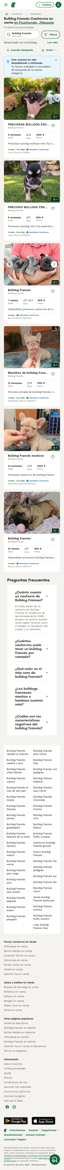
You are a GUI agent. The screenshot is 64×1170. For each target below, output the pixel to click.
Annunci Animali (35, 1134)
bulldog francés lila (44, 861)
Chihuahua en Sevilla (16, 1037)
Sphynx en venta (14, 996)
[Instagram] (14, 1107)
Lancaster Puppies (15, 1139)
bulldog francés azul (16, 881)
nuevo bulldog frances (42, 853)
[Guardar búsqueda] (55, 1159)
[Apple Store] (43, 1121)
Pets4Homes (17, 1130)
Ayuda (7, 1073)
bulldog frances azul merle (42, 789)
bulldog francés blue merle (42, 752)
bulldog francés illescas (16, 807)
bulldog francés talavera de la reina (18, 835)
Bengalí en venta (14, 1000)
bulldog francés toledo (16, 798)
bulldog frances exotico (42, 908)
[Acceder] (58, 5)
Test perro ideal (13, 1100)
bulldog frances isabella (42, 780)
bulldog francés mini (42, 817)
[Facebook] (7, 1107)
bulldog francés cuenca (16, 780)
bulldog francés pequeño (16, 918)
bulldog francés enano (16, 909)
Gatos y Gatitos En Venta (19, 982)
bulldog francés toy (45, 876)
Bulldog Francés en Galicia (19, 1041)
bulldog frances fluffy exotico (42, 917)
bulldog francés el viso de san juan (17, 789)
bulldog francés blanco (42, 826)
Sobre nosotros (13, 1063)
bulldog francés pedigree (42, 869)
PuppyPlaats (48, 1130)
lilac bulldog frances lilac (41, 926)
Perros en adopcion (15, 1050)
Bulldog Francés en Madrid (20, 1027)
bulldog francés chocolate (42, 798)
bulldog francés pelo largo (16, 872)
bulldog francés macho (16, 853)
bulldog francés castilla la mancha (17, 752)
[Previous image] (10, 264)
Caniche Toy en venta (16, 974)
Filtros (53, 34)
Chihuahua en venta (15, 946)
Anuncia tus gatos (14, 1096)
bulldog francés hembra (16, 844)
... (26, 14)
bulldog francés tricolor (42, 807)
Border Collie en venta (17, 964)
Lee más (52, 42)
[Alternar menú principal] (6, 4)
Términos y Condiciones (15, 1155)
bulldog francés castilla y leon (16, 761)
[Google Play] (16, 1121)
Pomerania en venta (16, 960)
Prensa (8, 1077)
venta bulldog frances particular (43, 899)
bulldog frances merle (16, 863)
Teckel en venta (13, 969)
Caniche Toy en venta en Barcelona (25, 1046)
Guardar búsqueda (22, 50)
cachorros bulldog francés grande (44, 844)
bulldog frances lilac (42, 761)
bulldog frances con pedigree (45, 771)
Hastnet (33, 1130)
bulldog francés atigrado (16, 899)
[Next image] (54, 264)
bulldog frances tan (45, 882)
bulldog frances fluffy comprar (42, 835)
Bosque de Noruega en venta (21, 987)
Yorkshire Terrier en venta (19, 955)
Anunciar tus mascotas (17, 1086)
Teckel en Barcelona (16, 1023)
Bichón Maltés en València (19, 1032)
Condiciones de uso (15, 1082)
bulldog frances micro (42, 890)
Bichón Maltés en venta (18, 951)
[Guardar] (53, 125)
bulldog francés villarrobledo (16, 771)
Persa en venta (13, 1010)
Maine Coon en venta (16, 1005)
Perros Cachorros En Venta (20, 941)
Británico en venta (15, 991)
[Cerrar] (56, 60)
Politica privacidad (14, 1068)
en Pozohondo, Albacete (34, 22)
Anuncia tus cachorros (17, 1091)
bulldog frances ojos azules (16, 890)
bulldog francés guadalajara (16, 826)
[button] (32, 264)
